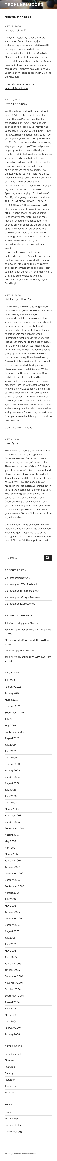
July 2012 (10, 680)
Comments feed (14, 1125)
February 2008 (13, 815)
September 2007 (14, 828)
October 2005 (13, 925)
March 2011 (11, 699)
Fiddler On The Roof (19, 299)
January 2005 (12, 970)
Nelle (8, 650)
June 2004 (11, 1008)
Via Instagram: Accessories (20, 603)
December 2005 (14, 918)
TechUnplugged (24, 4)
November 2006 (14, 873)
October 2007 (12, 822)
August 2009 (12, 738)
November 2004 (14, 982)
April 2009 (11, 757)
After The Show (15, 104)
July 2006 (10, 899)
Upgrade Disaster (29, 623)
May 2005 (10, 950)
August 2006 (12, 892)
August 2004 (12, 1002)
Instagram (10, 1079)
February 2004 (13, 1027)
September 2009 (14, 732)
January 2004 (12, 1034)
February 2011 (12, 706)
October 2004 (13, 989)
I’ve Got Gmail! (15, 30)
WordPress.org (13, 1131)
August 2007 (12, 834)
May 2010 (10, 725)
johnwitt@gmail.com (16, 88)
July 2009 (10, 744)
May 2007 (10, 841)
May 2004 (10, 1015)
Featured (10, 1066)
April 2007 (11, 847)
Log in (8, 1112)
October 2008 (13, 777)
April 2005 (11, 957)
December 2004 (14, 976)
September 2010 (14, 712)
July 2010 (10, 719)
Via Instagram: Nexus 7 (17, 577)
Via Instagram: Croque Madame (22, 597)
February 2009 (13, 764)
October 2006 (13, 880)
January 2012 (12, 693)
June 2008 (11, 796)
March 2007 (11, 854)
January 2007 (12, 867)
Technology (11, 1086)
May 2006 (10, 905)
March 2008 (12, 809)
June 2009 (11, 751)
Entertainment (13, 1054)
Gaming (9, 1073)
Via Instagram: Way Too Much (21, 584)
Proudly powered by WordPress (21, 1153)
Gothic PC (31, 458)
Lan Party (11, 443)
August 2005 (12, 931)
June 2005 (11, 944)
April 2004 (11, 1021)
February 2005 (13, 963)
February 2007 (13, 860)
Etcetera (9, 1060)
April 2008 (11, 802)
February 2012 (13, 686)
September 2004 (14, 995)
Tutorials (10, 1092)
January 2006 (12, 912)
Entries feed (12, 1118)
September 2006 (14, 886)
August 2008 (12, 783)
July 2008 (10, 789)
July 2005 (10, 937)
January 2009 (12, 770)
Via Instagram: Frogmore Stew (22, 590)
